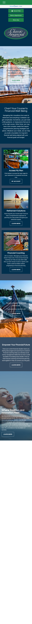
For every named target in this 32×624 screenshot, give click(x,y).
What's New (16, 20)
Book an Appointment (16, 15)
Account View (17, 11)
